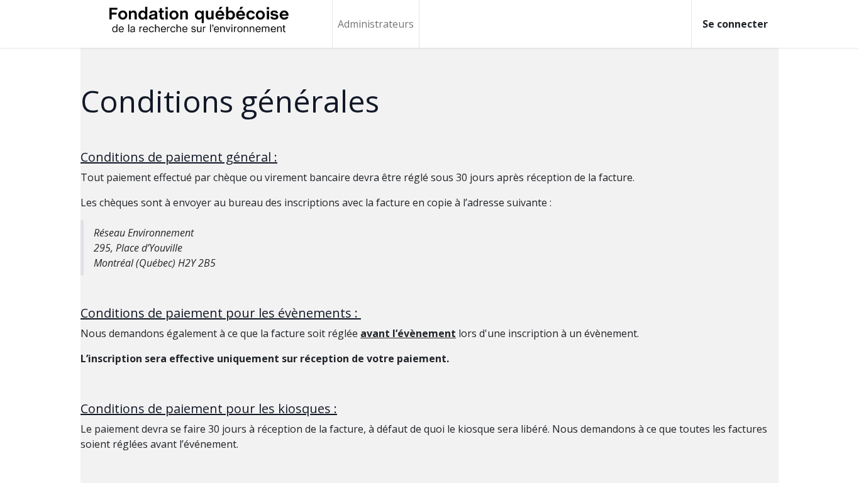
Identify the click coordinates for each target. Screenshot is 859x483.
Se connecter (735, 24)
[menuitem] (376, 24)
